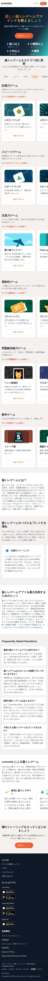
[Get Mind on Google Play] (8, 913)
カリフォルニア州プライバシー (14, 944)
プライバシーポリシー (11, 936)
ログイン (36, 3)
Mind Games (30, 964)
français (18, 969)
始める (43, 3)
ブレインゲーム (7, 964)
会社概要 (5, 860)
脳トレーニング (19, 964)
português (5, 973)
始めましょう (24, 36)
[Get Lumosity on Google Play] (8, 897)
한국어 (39, 969)
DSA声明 (5, 948)
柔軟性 (35, 77)
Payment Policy (8, 952)
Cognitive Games (8, 966)
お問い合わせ (7, 876)
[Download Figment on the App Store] (8, 924)
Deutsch (26, 969)
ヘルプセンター (8, 872)
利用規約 (5, 940)
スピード (16, 77)
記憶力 (6, 77)
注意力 (25, 77)
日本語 (33, 969)
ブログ (4, 868)
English (4, 969)
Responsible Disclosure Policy (14, 956)
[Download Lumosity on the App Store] (8, 892)
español (11, 969)
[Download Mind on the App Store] (8, 908)
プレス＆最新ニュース (11, 864)
